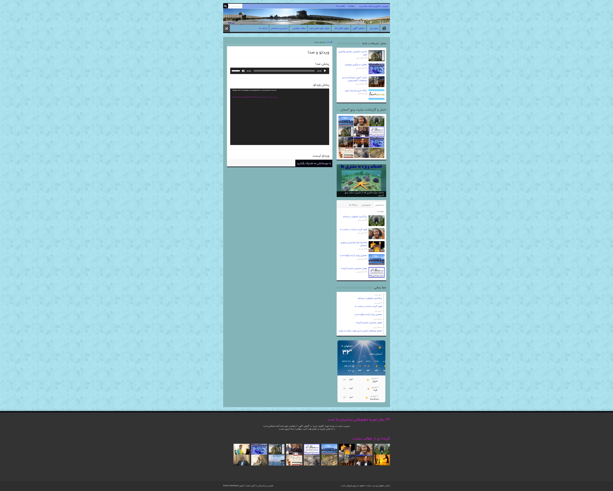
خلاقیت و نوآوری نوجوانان (356, 64)
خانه (384, 28)
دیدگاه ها (353, 205)
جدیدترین (379, 205)
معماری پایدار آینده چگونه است (353, 255)
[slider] (236, 70)
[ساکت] (243, 70)
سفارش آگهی (359, 28)
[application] (279, 71)
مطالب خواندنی (299, 28)
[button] (346, 366)
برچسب (380, 211)
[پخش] (325, 70)
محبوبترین (366, 205)
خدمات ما (263, 28)
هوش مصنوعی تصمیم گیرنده (354, 268)
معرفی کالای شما (342, 28)
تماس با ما (340, 6)
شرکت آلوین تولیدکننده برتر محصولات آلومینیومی (354, 79)
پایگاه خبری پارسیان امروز (356, 90)
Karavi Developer (231, 485)
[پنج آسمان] (306, 17)
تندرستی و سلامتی (279, 28)
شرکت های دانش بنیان (319, 28)
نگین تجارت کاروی (247, 485)
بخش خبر (374, 28)
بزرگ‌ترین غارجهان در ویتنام (355, 216)
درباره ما (351, 6)
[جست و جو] (225, 6)
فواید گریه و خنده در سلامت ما (353, 229)
